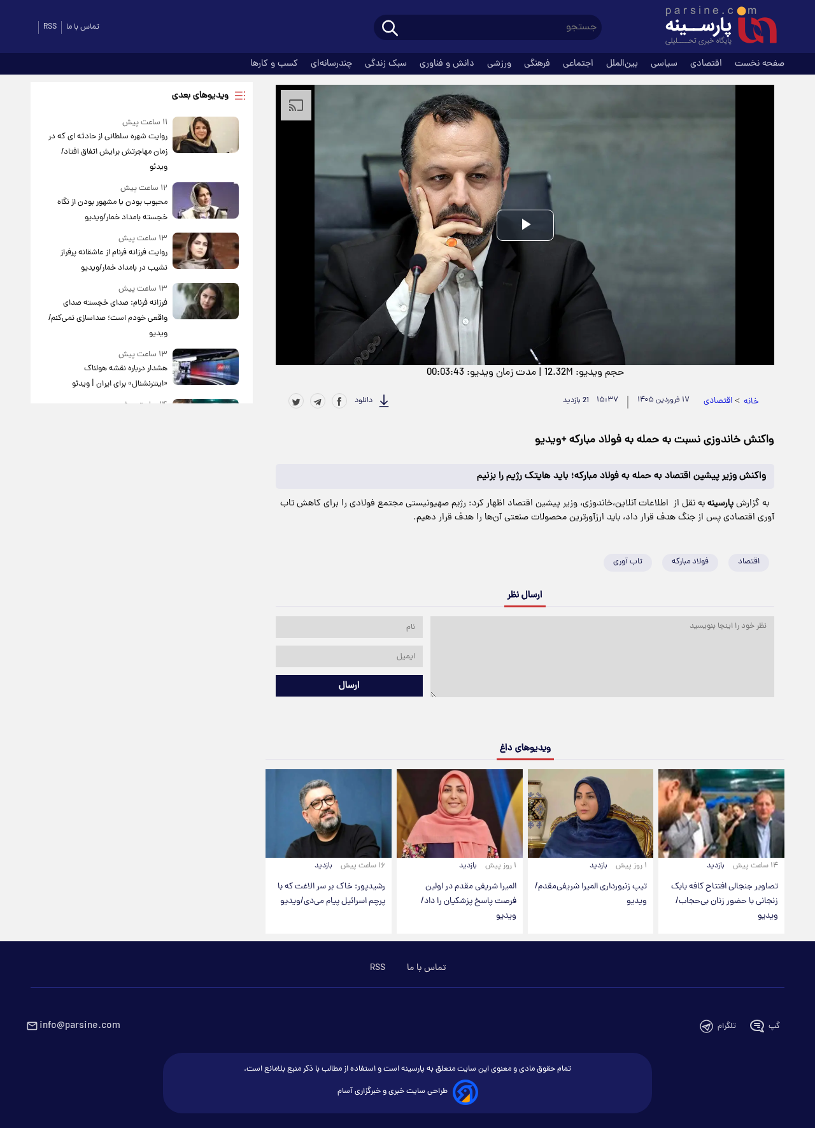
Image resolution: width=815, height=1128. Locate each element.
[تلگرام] (317, 401)
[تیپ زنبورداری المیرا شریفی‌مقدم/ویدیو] (591, 813)
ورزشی (500, 64)
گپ (774, 1026)
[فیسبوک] (339, 401)
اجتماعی (579, 64)
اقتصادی (707, 64)
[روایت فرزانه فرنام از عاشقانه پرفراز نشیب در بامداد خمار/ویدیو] (206, 254)
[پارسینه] (714, 27)
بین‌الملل (623, 64)
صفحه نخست (759, 64)
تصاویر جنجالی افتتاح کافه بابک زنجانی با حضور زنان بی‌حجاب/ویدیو (724, 901)
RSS (50, 27)
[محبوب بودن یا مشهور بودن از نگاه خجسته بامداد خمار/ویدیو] (206, 203)
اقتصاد (749, 562)
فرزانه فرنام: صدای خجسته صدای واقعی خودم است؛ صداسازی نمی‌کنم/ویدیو (107, 318)
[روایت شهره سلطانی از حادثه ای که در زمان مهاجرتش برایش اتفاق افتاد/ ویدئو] (206, 146)
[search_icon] (390, 29)
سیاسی (665, 64)
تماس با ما (82, 27)
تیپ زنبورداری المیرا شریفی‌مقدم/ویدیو (591, 894)
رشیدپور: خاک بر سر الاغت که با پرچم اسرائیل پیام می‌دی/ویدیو (331, 894)
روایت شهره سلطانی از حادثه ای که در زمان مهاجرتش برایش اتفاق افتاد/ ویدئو (107, 152)
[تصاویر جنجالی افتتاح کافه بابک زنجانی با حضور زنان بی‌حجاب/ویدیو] (721, 813)
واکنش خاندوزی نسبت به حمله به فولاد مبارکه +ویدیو (654, 440)
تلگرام (727, 1026)
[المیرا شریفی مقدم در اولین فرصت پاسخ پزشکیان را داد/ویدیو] (460, 813)
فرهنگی (538, 64)
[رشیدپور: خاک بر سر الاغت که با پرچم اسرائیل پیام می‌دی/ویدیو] (329, 813)
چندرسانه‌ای (333, 64)
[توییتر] (296, 401)
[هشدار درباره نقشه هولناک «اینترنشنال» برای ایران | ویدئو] (206, 370)
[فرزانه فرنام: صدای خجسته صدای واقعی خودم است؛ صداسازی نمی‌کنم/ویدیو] (206, 312)
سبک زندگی (387, 64)
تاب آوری (627, 562)
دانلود (363, 401)
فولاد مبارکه (690, 562)
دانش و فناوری (448, 64)
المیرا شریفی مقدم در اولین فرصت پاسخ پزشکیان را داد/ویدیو (468, 901)
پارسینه (720, 503)
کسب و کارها (275, 64)
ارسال (349, 686)
